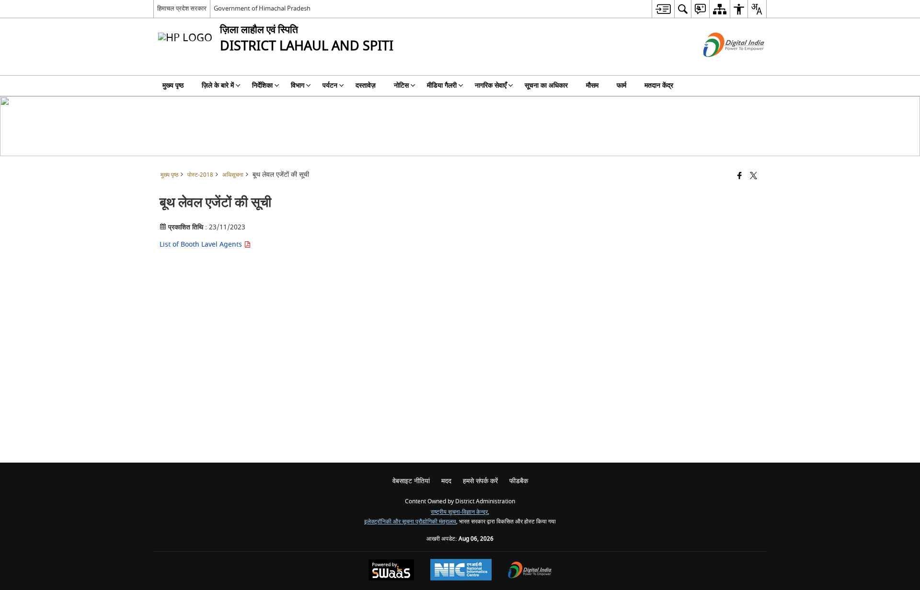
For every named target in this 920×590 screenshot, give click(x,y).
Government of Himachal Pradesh (262, 8)
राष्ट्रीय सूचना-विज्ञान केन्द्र (459, 512)
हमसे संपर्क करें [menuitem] (480, 481)
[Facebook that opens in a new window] (740, 176)
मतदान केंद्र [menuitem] (658, 85)
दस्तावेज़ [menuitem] (366, 85)
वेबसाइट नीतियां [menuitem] (411, 481)
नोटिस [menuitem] (401, 85)
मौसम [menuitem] (592, 85)
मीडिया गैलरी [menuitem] (442, 85)
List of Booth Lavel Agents (202, 244)
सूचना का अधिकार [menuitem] (546, 85)
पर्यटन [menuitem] (329, 85)
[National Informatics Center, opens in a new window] (461, 571)
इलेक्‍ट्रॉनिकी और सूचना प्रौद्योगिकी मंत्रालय (410, 522)
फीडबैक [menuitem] (518, 481)
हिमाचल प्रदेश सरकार (182, 8)
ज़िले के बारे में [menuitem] (218, 85)
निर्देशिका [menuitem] (262, 85)
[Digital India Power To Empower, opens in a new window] (530, 571)
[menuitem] (663, 9)
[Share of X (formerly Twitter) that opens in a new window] (753, 176)
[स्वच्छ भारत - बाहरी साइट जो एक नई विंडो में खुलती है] (722, 65)
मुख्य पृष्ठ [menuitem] (173, 85)
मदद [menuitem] (446, 481)
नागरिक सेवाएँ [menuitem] (490, 85)
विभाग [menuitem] (297, 85)
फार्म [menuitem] (621, 85)
